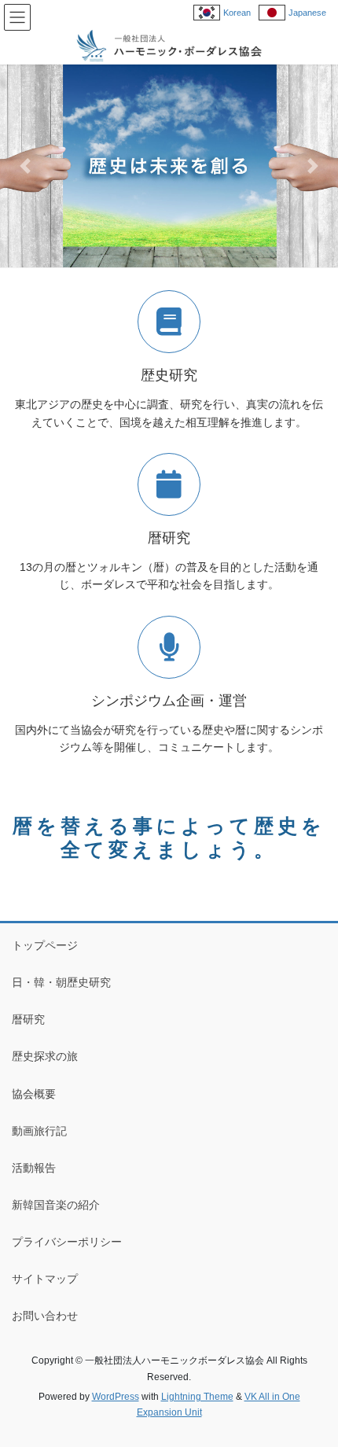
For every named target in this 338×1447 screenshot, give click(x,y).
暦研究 (28, 1019)
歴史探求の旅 (45, 1056)
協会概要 (34, 1094)
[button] (25, 165)
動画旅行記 (39, 1131)
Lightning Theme (197, 1396)
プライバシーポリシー (67, 1241)
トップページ (45, 945)
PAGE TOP (314, 1389)
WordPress (115, 1396)
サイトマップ (45, 1278)
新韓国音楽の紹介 (56, 1204)
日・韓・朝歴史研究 (61, 982)
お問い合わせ (45, 1315)
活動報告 (34, 1168)
